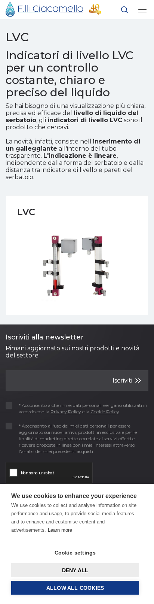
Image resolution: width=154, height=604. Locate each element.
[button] (124, 11)
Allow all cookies (75, 588)
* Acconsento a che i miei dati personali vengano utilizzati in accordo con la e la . (83, 408)
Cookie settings (75, 553)
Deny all (75, 570)
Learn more (60, 530)
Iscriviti (123, 380)
